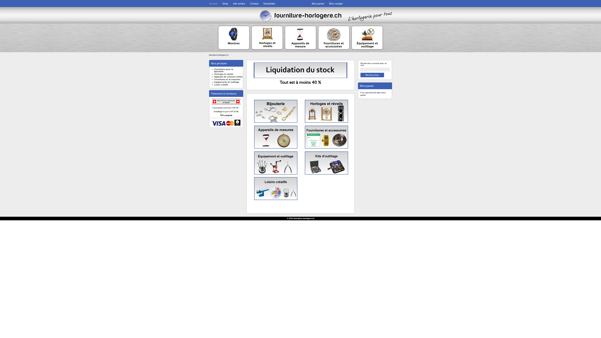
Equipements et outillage (226, 82)
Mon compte (336, 3)
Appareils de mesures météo (228, 76)
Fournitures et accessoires (227, 79)
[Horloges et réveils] (267, 27)
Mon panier (318, 3)
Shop (225, 3)
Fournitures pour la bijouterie (223, 70)
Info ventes (239, 3)
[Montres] (234, 27)
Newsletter (269, 3)
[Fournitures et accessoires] (334, 27)
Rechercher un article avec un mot (373, 64)
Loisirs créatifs (221, 84)
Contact (254, 3)
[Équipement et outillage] (367, 27)
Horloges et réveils (223, 74)
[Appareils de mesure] (300, 27)
